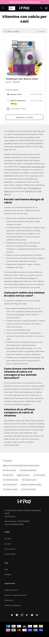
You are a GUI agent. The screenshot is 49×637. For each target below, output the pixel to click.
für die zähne (8, 475)
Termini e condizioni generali (15, 595)
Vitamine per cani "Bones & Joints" (22, 79)
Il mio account (10, 549)
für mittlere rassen (10, 489)
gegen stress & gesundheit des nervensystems (21, 465)
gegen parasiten (23, 475)
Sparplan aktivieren (18, 102)
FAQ (6, 569)
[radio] (8, 94)
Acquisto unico (16, 94)
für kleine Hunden (29, 489)
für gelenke (7, 461)
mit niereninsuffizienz (28, 470)
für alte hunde (39, 475)
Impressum (9, 600)
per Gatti (8, 539)
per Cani (8, 544)
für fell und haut (9, 470)
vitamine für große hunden (31, 485)
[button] (2, 7)
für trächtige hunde (10, 480)
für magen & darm (29, 480)
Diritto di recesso (11, 590)
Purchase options (12, 90)
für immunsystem (10, 485)
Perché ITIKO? (10, 554)
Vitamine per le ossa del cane (33, 167)
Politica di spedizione (13, 605)
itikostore (25, 635)
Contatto (8, 575)
